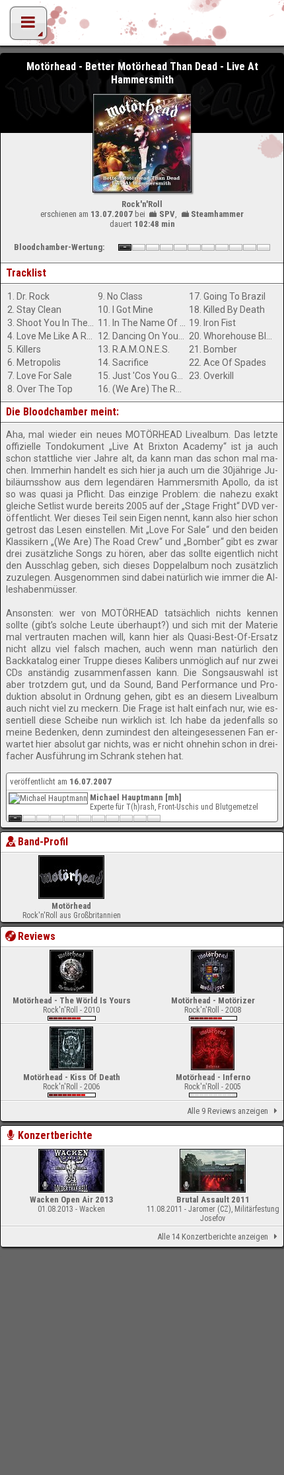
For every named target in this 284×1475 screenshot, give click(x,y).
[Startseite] (142, 26)
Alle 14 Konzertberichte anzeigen (212, 1237)
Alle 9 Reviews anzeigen (227, 1111)
